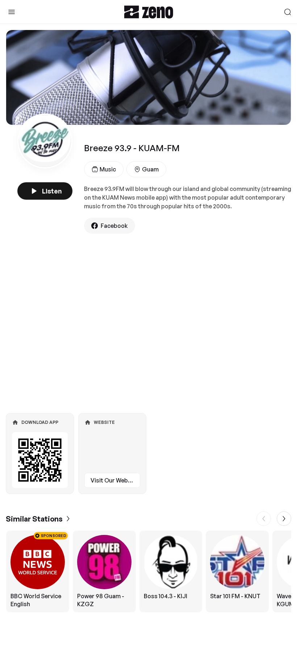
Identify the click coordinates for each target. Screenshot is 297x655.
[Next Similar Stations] (284, 518)
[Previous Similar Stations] (263, 518)
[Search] (287, 11)
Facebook (114, 225)
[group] (148, 571)
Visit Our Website (114, 480)
